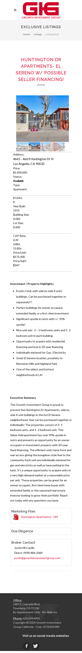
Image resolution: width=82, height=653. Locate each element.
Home (26, 34)
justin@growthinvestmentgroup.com (37, 558)
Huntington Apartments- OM (39, 516)
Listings (38, 34)
